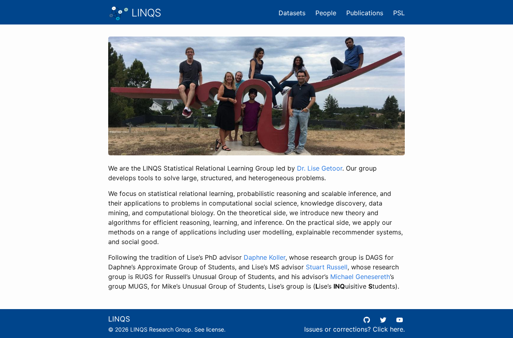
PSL (399, 13)
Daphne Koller (264, 257)
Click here (388, 329)
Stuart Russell (326, 267)
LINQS (145, 12)
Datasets (292, 13)
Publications (364, 13)
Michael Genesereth (360, 277)
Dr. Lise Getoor (319, 168)
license (215, 329)
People (325, 13)
